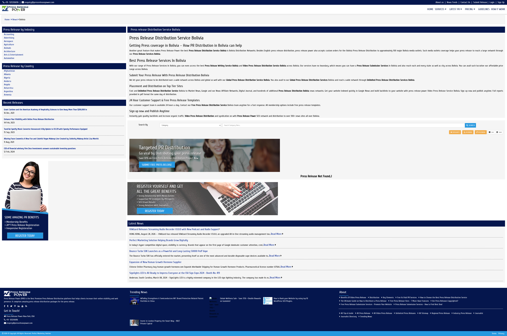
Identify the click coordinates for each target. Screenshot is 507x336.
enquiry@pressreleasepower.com (39, 2)
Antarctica (8, 88)
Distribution (374, 297)
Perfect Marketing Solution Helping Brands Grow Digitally (158, 240)
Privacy (501, 333)
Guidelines (484, 9)
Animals (7, 48)
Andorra (7, 81)
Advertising (9, 37)
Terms (494, 333)
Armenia (7, 94)
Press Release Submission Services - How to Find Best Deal (418, 304)
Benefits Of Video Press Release (353, 297)
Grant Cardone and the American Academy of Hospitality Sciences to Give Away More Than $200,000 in (45, 109)
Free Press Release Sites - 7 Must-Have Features (409, 301)
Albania (7, 74)
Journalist (479, 313)
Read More (276, 233)
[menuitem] (429, 9)
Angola (7, 84)
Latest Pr (454, 9)
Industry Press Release (462, 313)
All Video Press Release (383, 313)
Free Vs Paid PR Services (407, 297)
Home (430, 9)
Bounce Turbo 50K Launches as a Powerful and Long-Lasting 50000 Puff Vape (168, 251)
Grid (500, 132)
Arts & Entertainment (13, 54)
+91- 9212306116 (11, 2)
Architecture (9, 51)
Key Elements (388, 297)
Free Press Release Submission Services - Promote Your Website (366, 304)
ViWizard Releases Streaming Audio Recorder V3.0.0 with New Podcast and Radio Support (174, 229)
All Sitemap (423, 313)
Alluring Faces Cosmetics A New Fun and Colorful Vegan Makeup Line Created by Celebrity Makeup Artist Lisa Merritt (51, 138)
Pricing (469, 9)
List (492, 132)
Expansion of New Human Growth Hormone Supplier (155, 262)
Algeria (7, 77)
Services (440, 9)
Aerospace (8, 41)
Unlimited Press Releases (406, 313)
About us (440, 2)
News (14, 19)
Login (492, 2)
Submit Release (480, 2)
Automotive (9, 58)
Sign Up (501, 2)
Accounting (9, 34)
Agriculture (9, 44)
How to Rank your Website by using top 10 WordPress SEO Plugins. (291, 299)
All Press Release (363, 313)
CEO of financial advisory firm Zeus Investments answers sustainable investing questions (40, 148)
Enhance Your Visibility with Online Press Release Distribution (29, 119)
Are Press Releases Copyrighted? (445, 301)
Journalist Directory (349, 316)
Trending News (366, 316)
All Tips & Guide (347, 313)
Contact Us (465, 2)
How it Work (498, 9)
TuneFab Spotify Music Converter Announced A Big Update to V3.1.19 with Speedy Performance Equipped (45, 129)
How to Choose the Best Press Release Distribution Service (443, 297)
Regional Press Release (441, 313)
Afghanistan (9, 70)
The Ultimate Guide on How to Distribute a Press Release (363, 301)
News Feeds (452, 2)
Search (471, 125)
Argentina (8, 91)
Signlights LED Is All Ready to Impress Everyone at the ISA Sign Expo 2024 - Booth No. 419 (174, 272)
